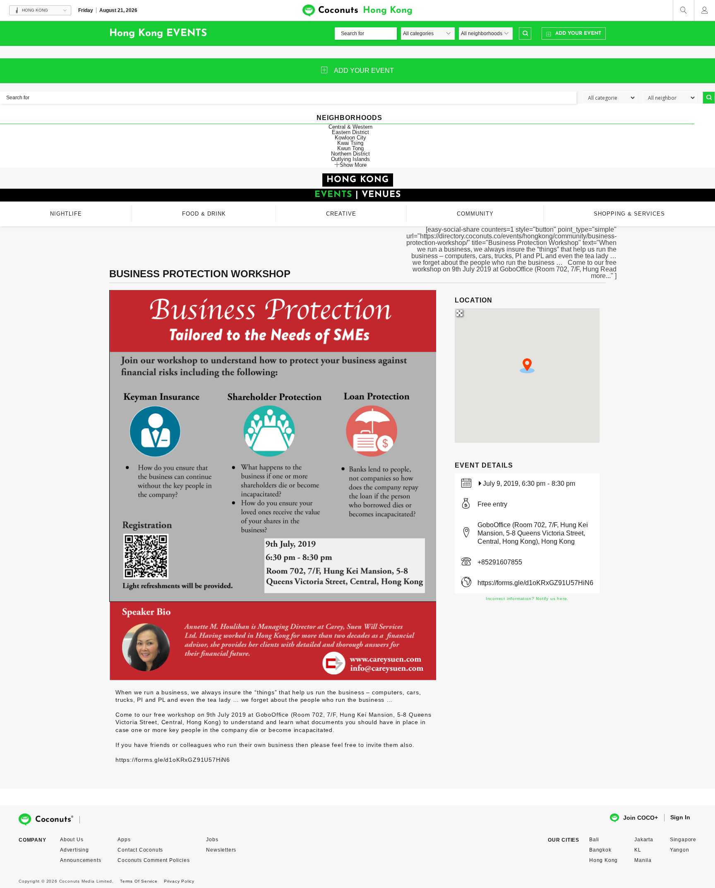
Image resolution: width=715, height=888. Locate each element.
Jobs (212, 839)
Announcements (80, 860)
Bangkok (600, 850)
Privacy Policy (179, 881)
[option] (272, 485)
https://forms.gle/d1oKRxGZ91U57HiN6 (535, 582)
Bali (594, 839)
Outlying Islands (350, 159)
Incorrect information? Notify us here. (527, 598)
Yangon (679, 850)
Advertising (74, 850)
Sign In (680, 817)
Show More (353, 165)
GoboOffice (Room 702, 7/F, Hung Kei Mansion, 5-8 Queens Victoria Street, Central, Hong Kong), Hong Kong (532, 533)
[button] (527, 366)
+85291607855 (499, 562)
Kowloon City (350, 137)
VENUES (381, 194)
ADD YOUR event (364, 70)
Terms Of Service (139, 881)
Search (525, 33)
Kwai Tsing (350, 143)
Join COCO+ (640, 817)
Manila (643, 860)
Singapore (683, 839)
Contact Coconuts (140, 850)
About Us (71, 839)
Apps (124, 839)
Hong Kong (603, 860)
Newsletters (221, 850)
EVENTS (333, 194)
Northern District (350, 154)
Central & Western (350, 127)
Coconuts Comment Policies (154, 860)
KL (637, 850)
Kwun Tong (350, 148)
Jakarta (643, 839)
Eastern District (350, 132)
